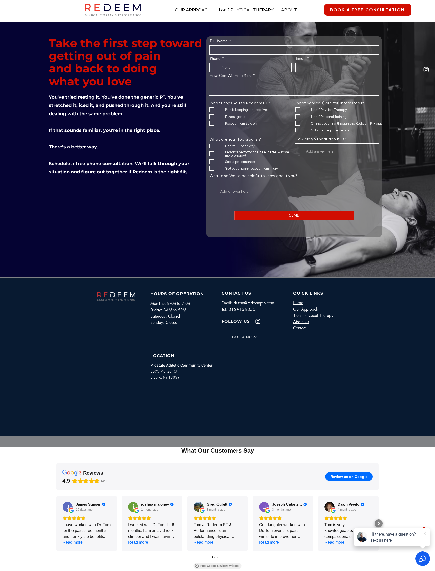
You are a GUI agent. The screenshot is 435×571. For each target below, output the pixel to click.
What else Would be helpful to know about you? (253, 176)
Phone (215, 59)
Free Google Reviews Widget (219, 566)
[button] (56, 523)
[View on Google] (68, 507)
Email (300, 59)
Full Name (219, 41)
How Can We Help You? (231, 76)
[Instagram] (426, 69)
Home (298, 303)
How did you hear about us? (321, 139)
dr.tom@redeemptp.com (254, 303)
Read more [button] (73, 542)
